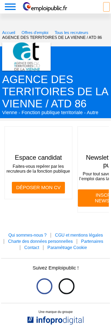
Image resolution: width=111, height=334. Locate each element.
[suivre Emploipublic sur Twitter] (66, 286)
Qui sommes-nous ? (27, 235)
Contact (31, 247)
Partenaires (92, 241)
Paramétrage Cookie (67, 247)
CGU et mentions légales (79, 235)
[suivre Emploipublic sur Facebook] (44, 286)
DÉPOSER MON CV (38, 187)
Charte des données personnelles (40, 241)
